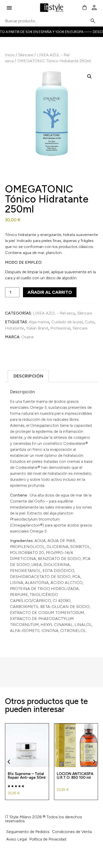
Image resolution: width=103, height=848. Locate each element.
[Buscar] (94, 21)
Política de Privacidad (47, 839)
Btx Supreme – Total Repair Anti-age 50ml (27, 776)
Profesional (60, 328)
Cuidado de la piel (66, 322)
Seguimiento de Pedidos (28, 831)
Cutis (89, 322)
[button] (9, 8)
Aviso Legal (16, 839)
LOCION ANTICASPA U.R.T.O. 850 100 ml (75, 776)
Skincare (25, 54)
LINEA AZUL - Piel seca (54, 313)
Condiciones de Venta (72, 831)
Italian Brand (37, 328)
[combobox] (47, 21)
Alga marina (39, 322)
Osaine (27, 336)
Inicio (10, 54)
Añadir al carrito (50, 292)
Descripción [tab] (28, 376)
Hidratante (14, 328)
